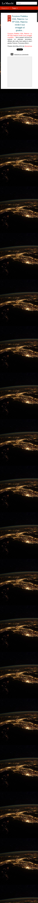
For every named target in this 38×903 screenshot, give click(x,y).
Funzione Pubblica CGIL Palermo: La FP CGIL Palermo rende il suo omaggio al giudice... (20, 23)
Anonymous (28, 46)
